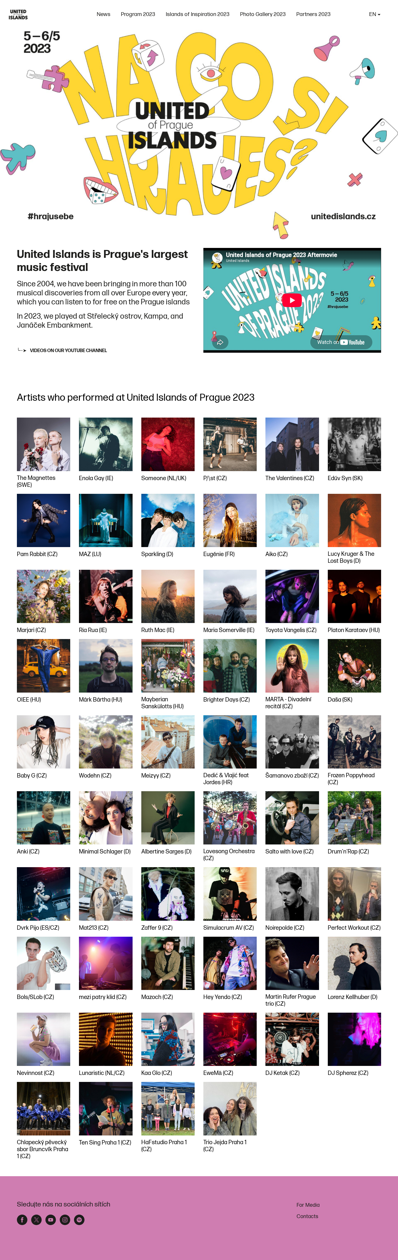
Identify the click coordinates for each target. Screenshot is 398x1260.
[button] (375, 14)
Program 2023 (138, 14)
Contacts (307, 1216)
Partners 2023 (313, 14)
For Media (308, 1205)
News (103, 14)
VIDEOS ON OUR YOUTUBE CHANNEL (68, 351)
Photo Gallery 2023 (263, 14)
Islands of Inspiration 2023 (198, 14)
